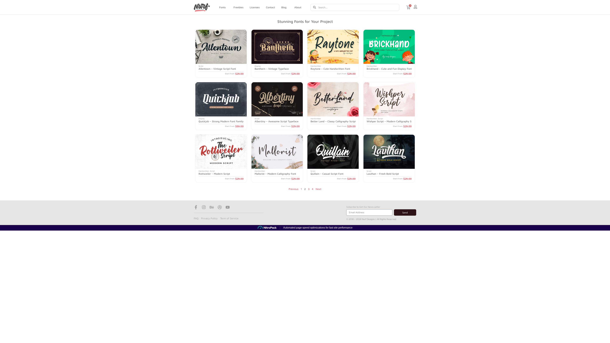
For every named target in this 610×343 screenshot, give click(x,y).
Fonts (222, 7)
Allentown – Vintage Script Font (217, 68)
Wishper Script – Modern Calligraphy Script (392, 121)
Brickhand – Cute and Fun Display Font (389, 68)
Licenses (255, 7)
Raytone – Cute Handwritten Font (330, 68)
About (297, 7)
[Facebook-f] (196, 207)
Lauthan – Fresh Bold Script (383, 173)
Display (258, 66)
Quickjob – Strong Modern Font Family (221, 121)
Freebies (238, 7)
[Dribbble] (220, 207)
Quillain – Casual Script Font (327, 173)
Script (201, 66)
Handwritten (316, 66)
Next (318, 189)
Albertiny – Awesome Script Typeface (276, 121)
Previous (293, 189)
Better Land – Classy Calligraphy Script (333, 121)
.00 (239, 73)
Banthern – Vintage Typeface (272, 68)
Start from (229, 74)
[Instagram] (204, 207)
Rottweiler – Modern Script (214, 173)
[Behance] (212, 207)
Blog (283, 7)
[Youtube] (228, 207)
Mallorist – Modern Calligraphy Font (275, 173)
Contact (270, 7)
